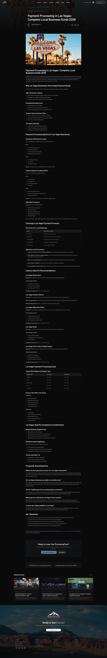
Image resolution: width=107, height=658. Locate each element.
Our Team (56, 643)
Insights (33, 7)
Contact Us (76, 641)
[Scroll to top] (72, 653)
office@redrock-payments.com (23, 641)
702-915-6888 (19, 643)
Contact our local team (66, 531)
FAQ (75, 643)
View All (90, 574)
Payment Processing (39, 641)
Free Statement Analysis (48, 552)
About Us (56, 641)
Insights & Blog (57, 645)
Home (29, 7)
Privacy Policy (76, 645)
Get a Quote (61, 552)
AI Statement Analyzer (39, 645)
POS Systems (37, 643)
